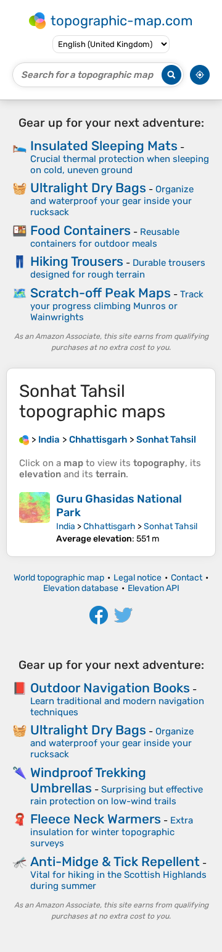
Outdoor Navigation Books (110, 687)
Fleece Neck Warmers (95, 819)
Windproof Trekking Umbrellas (88, 780)
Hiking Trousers (76, 261)
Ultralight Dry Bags (88, 187)
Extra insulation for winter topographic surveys (111, 832)
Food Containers (80, 230)
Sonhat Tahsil (170, 526)
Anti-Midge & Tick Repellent (115, 861)
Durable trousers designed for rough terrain (117, 268)
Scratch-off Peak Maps (100, 292)
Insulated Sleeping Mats (104, 145)
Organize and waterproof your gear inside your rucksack (112, 201)
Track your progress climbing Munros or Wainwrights (117, 306)
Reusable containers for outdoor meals (104, 237)
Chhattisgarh (109, 526)
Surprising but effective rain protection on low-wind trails (116, 795)
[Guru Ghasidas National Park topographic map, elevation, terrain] (34, 518)
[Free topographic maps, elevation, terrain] (24, 439)
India (65, 526)
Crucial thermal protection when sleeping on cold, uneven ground (119, 164)
